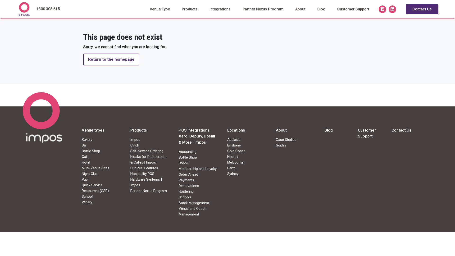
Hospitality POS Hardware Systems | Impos (146, 179)
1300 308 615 (48, 9)
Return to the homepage (111, 59)
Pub (85, 179)
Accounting (187, 152)
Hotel (86, 162)
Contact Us (422, 9)
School (87, 196)
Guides (281, 145)
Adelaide (234, 139)
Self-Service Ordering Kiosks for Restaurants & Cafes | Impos (148, 157)
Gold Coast (236, 151)
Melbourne (235, 162)
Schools (185, 197)
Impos (135, 139)
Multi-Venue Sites (95, 168)
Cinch (134, 145)
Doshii (183, 163)
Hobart (232, 157)
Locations (236, 130)
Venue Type (160, 9)
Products (190, 9)
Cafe (85, 157)
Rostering (186, 191)
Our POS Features (144, 168)
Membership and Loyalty (198, 169)
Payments (186, 180)
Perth (231, 168)
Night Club (90, 174)
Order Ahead (188, 174)
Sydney (232, 174)
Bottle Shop (91, 151)
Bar (84, 145)
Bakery (87, 139)
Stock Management (194, 203)
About (300, 9)
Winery (87, 202)
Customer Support (353, 9)
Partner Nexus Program (262, 9)
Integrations (220, 9)
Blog (321, 9)
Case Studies (286, 139)
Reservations (189, 186)
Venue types (93, 130)
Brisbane (234, 145)
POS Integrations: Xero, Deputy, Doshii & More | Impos (197, 136)
